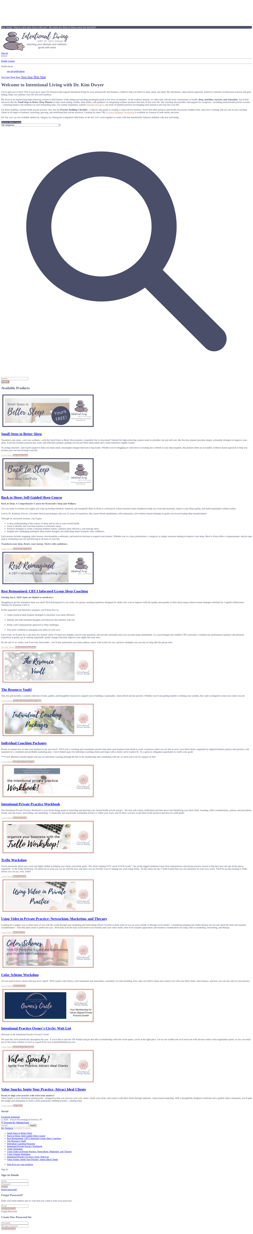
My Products (7, 1128)
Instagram (15, 1117)
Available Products (22, 1128)
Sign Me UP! (19, 932)
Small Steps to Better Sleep (21, 434)
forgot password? (9, 1189)
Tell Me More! (8, 647)
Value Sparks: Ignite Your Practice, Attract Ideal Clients (43, 1089)
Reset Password (8, 1209)
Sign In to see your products (20, 1164)
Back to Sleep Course (11, 122)
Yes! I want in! (19, 876)
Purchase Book (20, 818)
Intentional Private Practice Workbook (30, 804)
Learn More (7, 455)
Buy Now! (18, 1105)
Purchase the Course (22, 549)
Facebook (6, 1117)
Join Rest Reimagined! (25, 647)
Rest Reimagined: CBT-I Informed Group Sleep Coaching (44, 591)
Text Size (5, 77)
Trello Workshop (14, 860)
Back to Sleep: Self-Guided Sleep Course (31, 497)
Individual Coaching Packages (24, 743)
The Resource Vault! (16, 689)
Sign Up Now (19, 986)
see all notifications (16, 71)
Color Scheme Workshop (20, 975)
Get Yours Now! (20, 455)
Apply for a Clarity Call (24, 762)
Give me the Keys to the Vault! (27, 701)
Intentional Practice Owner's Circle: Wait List (36, 1028)
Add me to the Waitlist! (23, 1047)
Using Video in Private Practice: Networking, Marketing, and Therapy (54, 919)
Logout (11, 61)
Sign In (4, 53)
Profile (4, 61)
